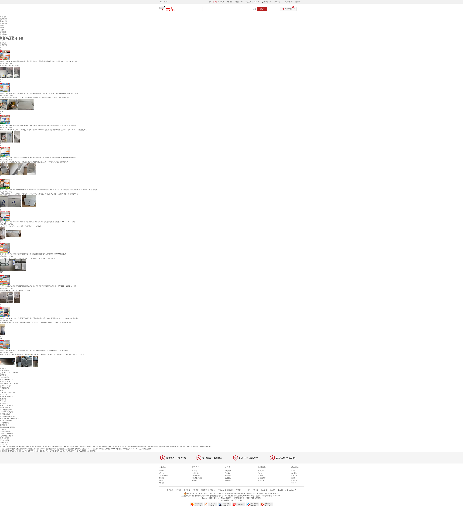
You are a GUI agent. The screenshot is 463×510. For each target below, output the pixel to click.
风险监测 (255, 490)
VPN (113, 449)
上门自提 (194, 471)
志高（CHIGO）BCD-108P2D (10, 373)
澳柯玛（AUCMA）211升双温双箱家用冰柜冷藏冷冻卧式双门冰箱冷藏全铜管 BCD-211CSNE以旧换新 (33, 254)
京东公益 (273, 490)
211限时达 (195, 473)
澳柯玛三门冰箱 (5, 381)
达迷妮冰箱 (3, 444)
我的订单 (229, 2)
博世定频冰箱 (4, 388)
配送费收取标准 (197, 478)
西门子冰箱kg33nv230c (7, 416)
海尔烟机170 (4, 403)
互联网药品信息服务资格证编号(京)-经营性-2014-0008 (241, 493)
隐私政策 (264, 490)
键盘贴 (2, 30)
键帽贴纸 (3, 32)
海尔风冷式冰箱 (5, 407)
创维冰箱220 (4, 442)
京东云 (240, 500)
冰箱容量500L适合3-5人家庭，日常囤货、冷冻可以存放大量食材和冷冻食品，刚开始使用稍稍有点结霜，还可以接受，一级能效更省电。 (44, 130)
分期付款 (228, 475)
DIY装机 (293, 473)
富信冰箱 (3, 401)
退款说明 (261, 475)
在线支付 (228, 473)
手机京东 (267, 2)
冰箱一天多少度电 (6, 431)
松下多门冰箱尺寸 (6, 410)
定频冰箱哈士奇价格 (6, 436)
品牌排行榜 (3, 21)
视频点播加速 (50, 449)
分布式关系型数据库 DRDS (83, 449)
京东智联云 (102, 449)
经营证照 (258, 498)
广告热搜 (119, 449)
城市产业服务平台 (27, 451)
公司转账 (228, 480)
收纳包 (2, 28)
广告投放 (53, 451)
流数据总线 (19, 449)
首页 (8, 36)
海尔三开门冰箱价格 (6, 405)
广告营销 (109, 449)
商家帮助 (204, 490)
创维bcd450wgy (5, 386)
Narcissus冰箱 (4, 377)
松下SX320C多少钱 (6, 412)
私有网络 (43, 449)
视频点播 (5, 451)
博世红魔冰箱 (4, 370)
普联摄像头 (3, 23)
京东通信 (294, 480)
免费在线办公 (12, 451)
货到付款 (228, 471)
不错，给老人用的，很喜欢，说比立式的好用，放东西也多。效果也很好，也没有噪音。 (28, 258)
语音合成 (59, 451)
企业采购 (256, 2)
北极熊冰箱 (3, 425)
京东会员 (248, 2)
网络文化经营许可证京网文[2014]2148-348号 (239, 496)
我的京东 (238, 2)
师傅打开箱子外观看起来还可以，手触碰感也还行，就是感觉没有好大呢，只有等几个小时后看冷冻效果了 (34, 162)
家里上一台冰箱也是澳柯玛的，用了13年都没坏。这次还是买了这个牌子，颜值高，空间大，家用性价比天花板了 (36, 322)
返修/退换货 (262, 478)
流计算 (19, 451)
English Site (282, 490)
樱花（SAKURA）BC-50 (8, 379)
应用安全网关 (69, 449)
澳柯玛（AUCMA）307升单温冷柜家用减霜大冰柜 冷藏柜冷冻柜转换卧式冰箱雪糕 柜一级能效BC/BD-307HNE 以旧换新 (38, 61)
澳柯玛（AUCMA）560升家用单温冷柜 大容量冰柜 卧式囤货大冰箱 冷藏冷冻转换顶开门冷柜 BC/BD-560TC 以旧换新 (37, 222)
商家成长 (95, 449)
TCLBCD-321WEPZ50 (7, 427)
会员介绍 (161, 473)
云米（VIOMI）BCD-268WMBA (10, 384)
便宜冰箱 (3, 429)
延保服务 (294, 475)
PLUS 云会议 (139, 449)
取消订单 (261, 480)
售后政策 (261, 471)
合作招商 (195, 490)
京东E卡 (293, 478)
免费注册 (221, 2)
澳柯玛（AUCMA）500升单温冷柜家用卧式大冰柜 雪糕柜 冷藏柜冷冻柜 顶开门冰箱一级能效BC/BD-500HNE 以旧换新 (38, 125)
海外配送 (194, 480)
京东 (175, 9)
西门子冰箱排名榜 (6, 420)
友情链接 (230, 490)
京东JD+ (294, 483)
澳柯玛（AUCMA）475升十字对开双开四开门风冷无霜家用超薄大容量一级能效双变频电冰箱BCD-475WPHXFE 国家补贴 (39, 318)
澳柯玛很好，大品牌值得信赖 (9, 65)
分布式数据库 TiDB (128, 449)
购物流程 (161, 471)
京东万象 (26, 449)
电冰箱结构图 (4, 440)
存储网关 (12, 449)
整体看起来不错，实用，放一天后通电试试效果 (15, 290)
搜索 (262, 9)
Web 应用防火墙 (84, 451)
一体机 (2, 25)
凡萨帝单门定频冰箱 (6, 397)
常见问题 (161, 478)
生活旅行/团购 (163, 475)
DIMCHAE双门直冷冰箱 (7, 392)
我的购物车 (288, 9)
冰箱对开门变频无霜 (6, 434)
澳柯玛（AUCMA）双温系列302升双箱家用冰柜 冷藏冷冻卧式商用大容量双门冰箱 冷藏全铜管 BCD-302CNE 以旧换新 (38, 286)
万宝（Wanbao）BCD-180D (9, 418)
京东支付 (233, 500)
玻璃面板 (3, 375)
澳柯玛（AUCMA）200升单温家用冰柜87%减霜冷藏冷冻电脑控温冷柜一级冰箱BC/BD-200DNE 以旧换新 (34, 350)
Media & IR (292, 490)
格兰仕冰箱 (3, 394)
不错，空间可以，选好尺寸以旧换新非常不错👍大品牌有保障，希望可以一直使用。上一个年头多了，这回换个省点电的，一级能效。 (43, 355)
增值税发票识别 (60, 449)
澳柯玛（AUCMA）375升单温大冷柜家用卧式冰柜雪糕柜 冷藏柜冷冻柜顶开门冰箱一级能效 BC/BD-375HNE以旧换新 (38, 157)
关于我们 (170, 490)
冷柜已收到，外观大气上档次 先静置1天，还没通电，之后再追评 (21, 226)
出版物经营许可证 (217, 496)
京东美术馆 (3, 34)
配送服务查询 (196, 475)
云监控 (7, 449)
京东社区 (247, 490)
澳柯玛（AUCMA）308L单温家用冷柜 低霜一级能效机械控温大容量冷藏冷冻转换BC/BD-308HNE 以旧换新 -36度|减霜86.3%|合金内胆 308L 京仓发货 (48, 190)
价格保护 (261, 473)
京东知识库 (3, 19)
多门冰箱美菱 (4, 438)
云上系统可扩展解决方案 (70, 451)
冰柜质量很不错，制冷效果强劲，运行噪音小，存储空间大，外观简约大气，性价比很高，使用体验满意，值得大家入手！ (39, 194)
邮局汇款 (228, 478)
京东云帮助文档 (34, 449)
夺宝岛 (293, 471)
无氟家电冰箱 (4, 423)
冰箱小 (2, 390)
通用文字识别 (45, 451)
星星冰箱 (3, 399)
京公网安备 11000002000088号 (197, 493)
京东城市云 (37, 451)
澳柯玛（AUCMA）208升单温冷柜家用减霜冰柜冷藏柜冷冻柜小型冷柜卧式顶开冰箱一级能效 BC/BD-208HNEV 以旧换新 (39, 93)
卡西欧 (2, 449)
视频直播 (93, 451)
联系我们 (178, 490)
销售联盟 (238, 490)
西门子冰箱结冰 (5, 414)
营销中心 (213, 490)
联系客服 (161, 483)
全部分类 (3, 17)
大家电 (161, 480)
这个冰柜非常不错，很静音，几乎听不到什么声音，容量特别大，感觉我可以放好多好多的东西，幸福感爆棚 (34, 98)
